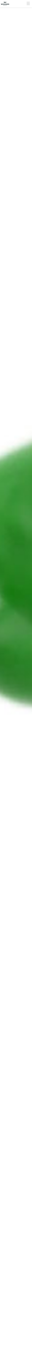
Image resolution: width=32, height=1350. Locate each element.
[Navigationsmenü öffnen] (28, 3)
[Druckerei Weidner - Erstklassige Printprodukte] (5, 4)
